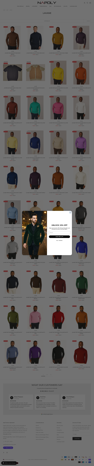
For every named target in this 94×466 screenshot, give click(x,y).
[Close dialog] (70, 212)
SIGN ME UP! (59, 236)
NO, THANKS (59, 240)
